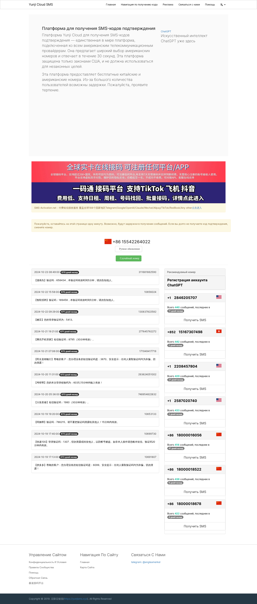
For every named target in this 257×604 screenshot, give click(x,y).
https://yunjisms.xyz (75, 598)
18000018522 (189, 469)
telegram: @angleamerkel (145, 562)
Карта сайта (87, 567)
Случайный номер (129, 258)
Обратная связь (38, 577)
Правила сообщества (41, 567)
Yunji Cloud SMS (41, 4)
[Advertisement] (128, 121)
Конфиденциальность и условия (47, 562)
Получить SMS (195, 320)
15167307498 (190, 332)
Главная (111, 4)
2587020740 (185, 401)
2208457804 (185, 366)
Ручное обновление (129, 249)
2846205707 (185, 298)
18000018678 (189, 504)
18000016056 (189, 435)
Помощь (210, 4)
